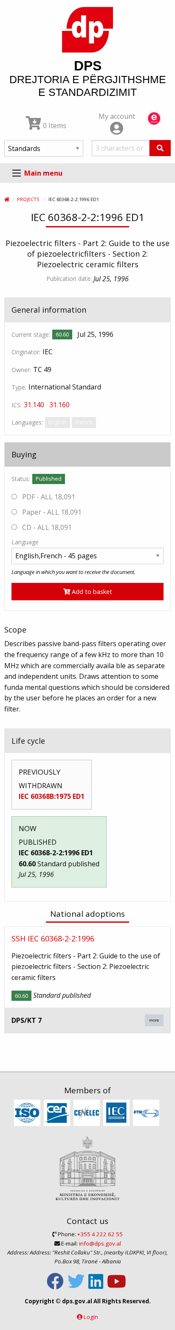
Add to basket (91, 592)
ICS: (16, 405)
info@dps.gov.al (100, 1243)
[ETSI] (147, 1113)
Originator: (25, 352)
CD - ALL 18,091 (46, 527)
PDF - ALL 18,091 (47, 496)
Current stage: (30, 334)
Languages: (27, 422)
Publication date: (69, 278)
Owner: (21, 370)
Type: (18, 387)
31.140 (34, 404)
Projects (28, 199)
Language (25, 542)
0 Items (53, 125)
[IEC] (117, 1113)
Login (91, 1317)
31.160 (59, 404)
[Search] (160, 148)
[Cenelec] (87, 1113)
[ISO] (28, 1113)
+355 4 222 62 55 (100, 1234)
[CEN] (58, 1113)
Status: (20, 479)
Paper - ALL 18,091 (51, 512)
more (154, 1020)
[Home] (6, 199)
